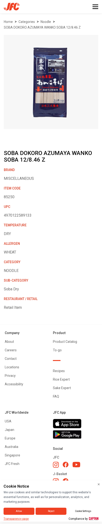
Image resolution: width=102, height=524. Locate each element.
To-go (57, 350)
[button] (95, 6)
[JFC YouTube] (76, 464)
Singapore (12, 455)
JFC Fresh (12, 464)
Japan (9, 430)
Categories (27, 22)
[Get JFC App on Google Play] (75, 434)
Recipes (59, 371)
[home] (9, 6)
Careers (11, 350)
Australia (11, 447)
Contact (11, 359)
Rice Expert (61, 379)
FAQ (56, 396)
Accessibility (14, 384)
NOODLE (46, 22)
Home (8, 22)
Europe (10, 438)
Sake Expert (62, 388)
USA (8, 421)
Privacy (10, 376)
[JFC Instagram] (56, 465)
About (9, 342)
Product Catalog (65, 342)
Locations (12, 367)
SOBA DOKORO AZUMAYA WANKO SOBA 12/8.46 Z (42, 27)
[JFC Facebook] (66, 465)
